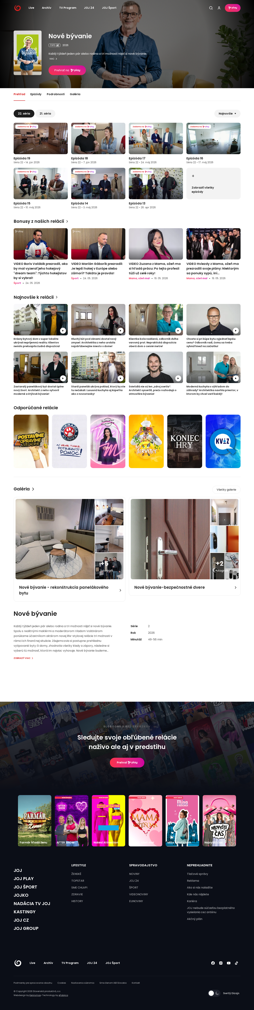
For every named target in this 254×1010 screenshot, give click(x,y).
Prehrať (122, 762)
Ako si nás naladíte (200, 888)
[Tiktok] (237, 963)
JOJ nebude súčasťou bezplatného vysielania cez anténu (211, 910)
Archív (46, 8)
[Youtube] (229, 963)
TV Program (67, 8)
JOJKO (21, 895)
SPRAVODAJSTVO (143, 865)
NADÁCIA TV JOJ (32, 904)
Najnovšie (226, 114)
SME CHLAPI (79, 888)
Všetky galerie (226, 490)
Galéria (75, 94)
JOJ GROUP (26, 928)
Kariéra (192, 901)
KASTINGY (25, 912)
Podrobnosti (56, 94)
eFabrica (63, 995)
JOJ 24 (89, 8)
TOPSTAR (77, 881)
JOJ (18, 870)
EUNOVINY (136, 901)
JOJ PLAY (24, 879)
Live (31, 8)
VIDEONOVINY (138, 894)
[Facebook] (213, 963)
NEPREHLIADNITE (199, 865)
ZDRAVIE (77, 894)
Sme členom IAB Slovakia (113, 982)
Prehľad (19, 94)
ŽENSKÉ (76, 874)
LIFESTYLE (78, 865)
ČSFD (52, 45)
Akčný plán (194, 919)
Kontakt (136, 982)
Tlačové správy (197, 874)
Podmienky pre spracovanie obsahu (33, 982)
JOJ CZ (21, 920)
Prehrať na (61, 70)
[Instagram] (221, 963)
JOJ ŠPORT (25, 887)
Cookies (61, 982)
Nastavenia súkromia (82, 982)
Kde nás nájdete (198, 894)
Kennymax (35, 995)
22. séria (24, 114)
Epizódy (36, 94)
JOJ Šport (109, 8)
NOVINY (134, 874)
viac (51, 58)
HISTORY (77, 901)
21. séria (45, 114)
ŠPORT (133, 888)
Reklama (193, 881)
